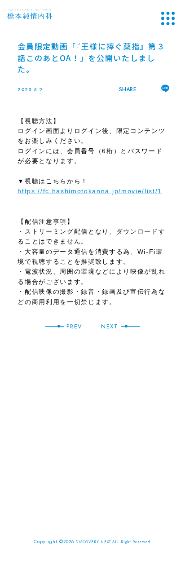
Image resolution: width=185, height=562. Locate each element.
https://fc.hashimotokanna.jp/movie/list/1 (90, 191)
